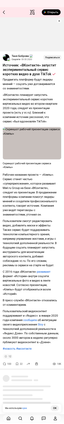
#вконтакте (24, 348)
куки (24, 408)
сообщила (30, 320)
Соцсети (16, 59)
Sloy (40, 324)
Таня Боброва (20, 56)
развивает (44, 271)
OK (54, 408)
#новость (9, 348)
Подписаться (52, 57)
